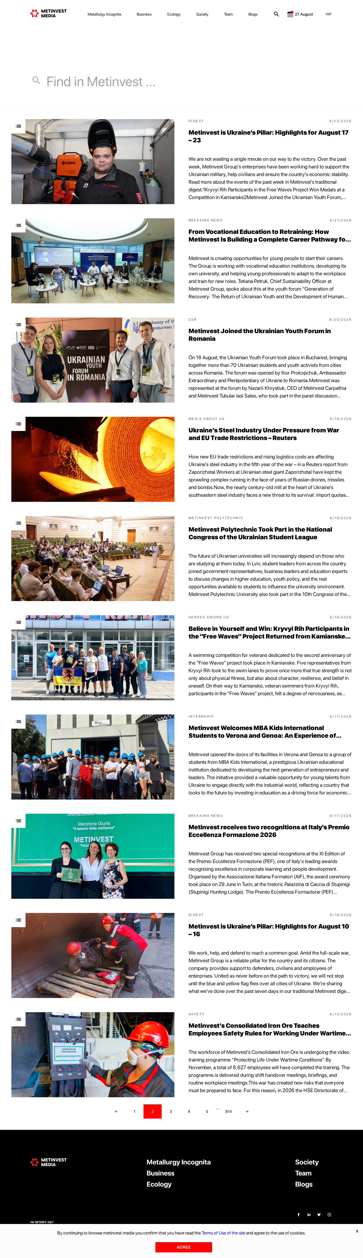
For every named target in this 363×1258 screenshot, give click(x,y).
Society (202, 14)
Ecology (174, 14)
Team (228, 14)
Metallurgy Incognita (104, 14)
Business (144, 14)
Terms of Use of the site (223, 1233)
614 (228, 1111)
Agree (184, 1247)
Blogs (253, 14)
